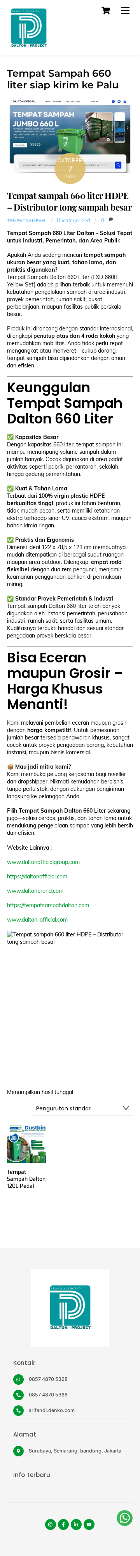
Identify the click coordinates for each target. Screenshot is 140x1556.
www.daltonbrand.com (35, 890)
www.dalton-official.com (37, 919)
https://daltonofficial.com (37, 876)
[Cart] (106, 10)
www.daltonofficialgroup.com (43, 862)
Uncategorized (73, 220)
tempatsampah (26, 220)
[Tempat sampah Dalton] (28, 45)
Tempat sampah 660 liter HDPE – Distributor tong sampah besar (69, 201)
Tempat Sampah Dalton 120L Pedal (26, 1179)
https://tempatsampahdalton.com (48, 905)
